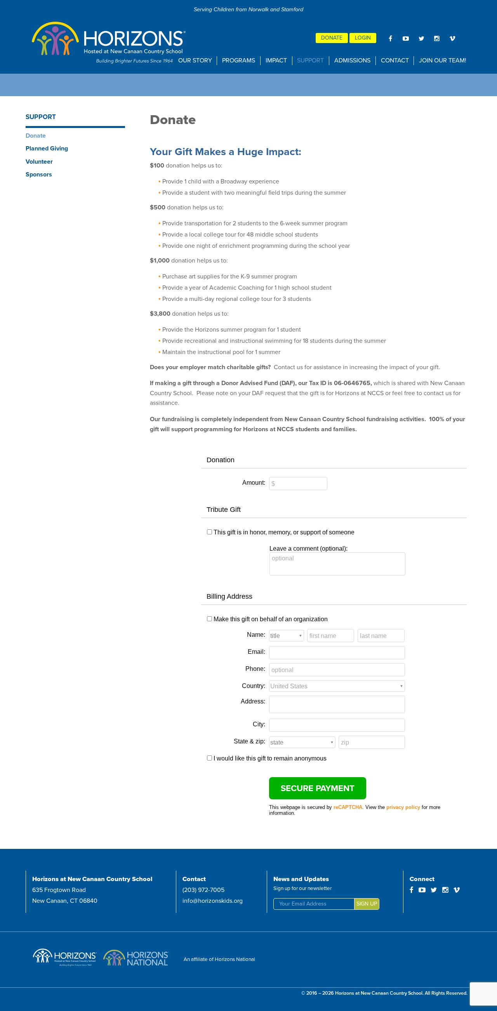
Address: (253, 701)
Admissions (352, 60)
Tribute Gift (224, 509)
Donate (331, 38)
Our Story (195, 60)
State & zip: (249, 741)
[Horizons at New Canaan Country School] (109, 42)
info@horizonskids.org (212, 901)
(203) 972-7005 (203, 890)
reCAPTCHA (348, 807)
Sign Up (366, 903)
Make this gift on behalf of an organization (271, 619)
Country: (253, 686)
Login (363, 38)
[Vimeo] (452, 38)
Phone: (255, 668)
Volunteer (39, 162)
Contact (395, 60)
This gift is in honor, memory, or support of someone (284, 532)
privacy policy (403, 807)
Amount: (253, 482)
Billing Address (229, 596)
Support (310, 60)
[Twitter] (421, 38)
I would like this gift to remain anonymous (270, 758)
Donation (221, 460)
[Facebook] (390, 38)
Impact (276, 60)
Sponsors (39, 174)
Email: (256, 651)
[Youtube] (406, 38)
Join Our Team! (442, 60)
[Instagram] (437, 38)
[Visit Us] (66, 959)
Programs (238, 60)
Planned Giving (47, 148)
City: (259, 724)
